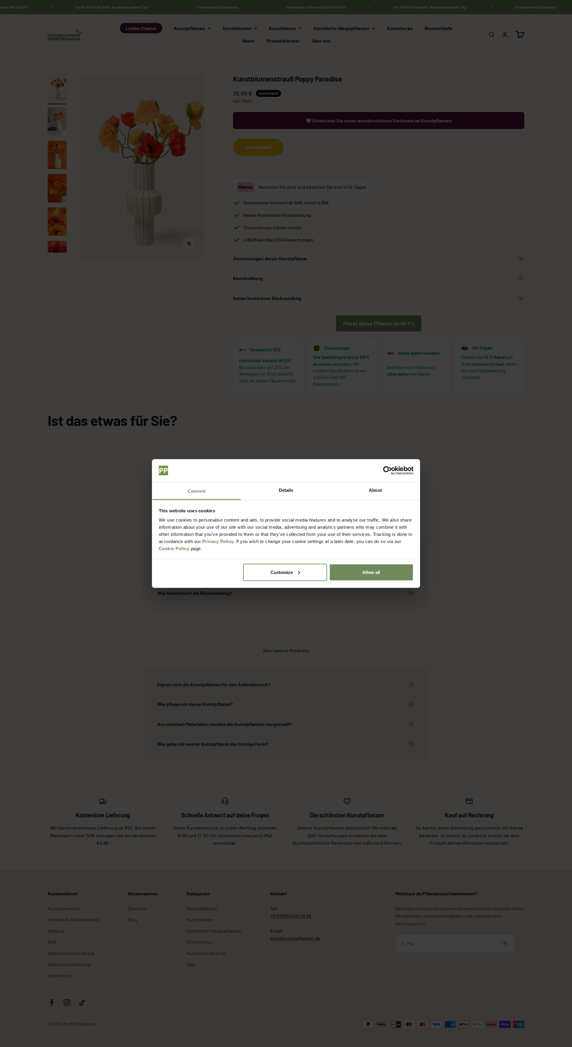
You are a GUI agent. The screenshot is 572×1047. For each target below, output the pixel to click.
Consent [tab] (197, 491)
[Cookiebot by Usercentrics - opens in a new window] (387, 470)
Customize (282, 572)
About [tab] (375, 490)
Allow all (371, 572)
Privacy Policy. (218, 541)
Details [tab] (286, 490)
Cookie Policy (174, 548)
